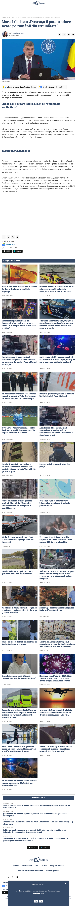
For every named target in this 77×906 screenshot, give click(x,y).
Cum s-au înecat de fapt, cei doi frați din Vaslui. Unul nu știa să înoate (19, 643)
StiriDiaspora (6, 18)
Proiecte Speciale (52, 870)
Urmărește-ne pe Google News (54, 87)
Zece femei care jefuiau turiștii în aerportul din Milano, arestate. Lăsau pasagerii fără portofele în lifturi (56, 539)
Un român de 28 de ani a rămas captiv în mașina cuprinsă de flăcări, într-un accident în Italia (19, 783)
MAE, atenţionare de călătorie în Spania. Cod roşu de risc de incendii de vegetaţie (19, 289)
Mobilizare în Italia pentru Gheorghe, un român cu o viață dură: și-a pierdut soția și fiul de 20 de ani (19, 610)
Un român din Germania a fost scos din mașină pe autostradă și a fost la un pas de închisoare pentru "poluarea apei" (19, 396)
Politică (16, 865)
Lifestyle (44, 865)
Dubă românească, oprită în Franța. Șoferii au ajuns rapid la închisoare (17, 572)
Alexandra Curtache (17, 33)
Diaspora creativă (57, 865)
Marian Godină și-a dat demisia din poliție (55, 465)
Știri (13, 18)
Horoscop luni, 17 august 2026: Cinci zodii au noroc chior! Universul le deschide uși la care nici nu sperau (55, 678)
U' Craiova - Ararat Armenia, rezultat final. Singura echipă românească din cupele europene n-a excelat (18, 430)
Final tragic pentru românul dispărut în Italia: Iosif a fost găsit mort (57, 609)
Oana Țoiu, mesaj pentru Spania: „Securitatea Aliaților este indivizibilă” (19, 677)
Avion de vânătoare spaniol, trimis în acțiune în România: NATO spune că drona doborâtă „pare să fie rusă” (56, 712)
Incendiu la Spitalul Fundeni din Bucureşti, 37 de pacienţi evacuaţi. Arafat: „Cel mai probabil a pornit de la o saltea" (19, 324)
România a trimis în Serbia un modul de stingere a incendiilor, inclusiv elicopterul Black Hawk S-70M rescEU (57, 289)
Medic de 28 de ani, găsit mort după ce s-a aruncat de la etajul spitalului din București (19, 539)
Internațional (27, 865)
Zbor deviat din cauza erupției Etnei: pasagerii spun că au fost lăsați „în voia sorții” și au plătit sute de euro (19, 748)
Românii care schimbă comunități (30, 870)
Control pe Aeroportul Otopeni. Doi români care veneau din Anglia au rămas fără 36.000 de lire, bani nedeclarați (57, 644)
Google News (11, 244)
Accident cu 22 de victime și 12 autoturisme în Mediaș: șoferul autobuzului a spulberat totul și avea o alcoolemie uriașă (56, 431)
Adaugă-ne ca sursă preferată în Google (21, 87)
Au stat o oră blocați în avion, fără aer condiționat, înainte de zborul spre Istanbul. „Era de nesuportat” (56, 748)
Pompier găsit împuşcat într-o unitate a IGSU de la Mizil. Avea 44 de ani (57, 394)
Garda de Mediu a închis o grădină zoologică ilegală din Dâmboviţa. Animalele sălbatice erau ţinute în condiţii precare (17, 504)
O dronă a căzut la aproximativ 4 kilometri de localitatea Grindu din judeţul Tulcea (55, 503)
